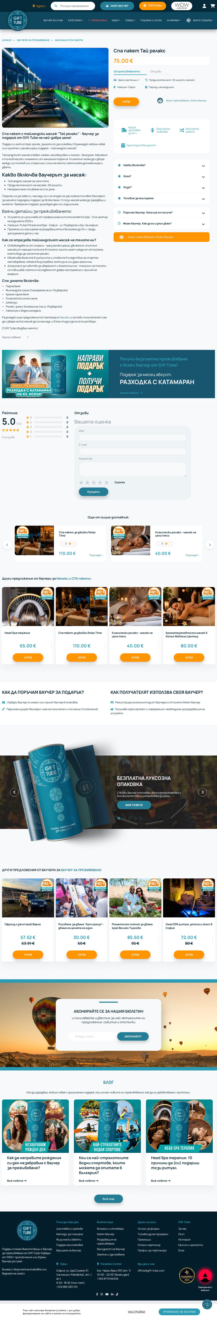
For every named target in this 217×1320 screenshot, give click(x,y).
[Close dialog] (170, 627)
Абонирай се (75, 685)
